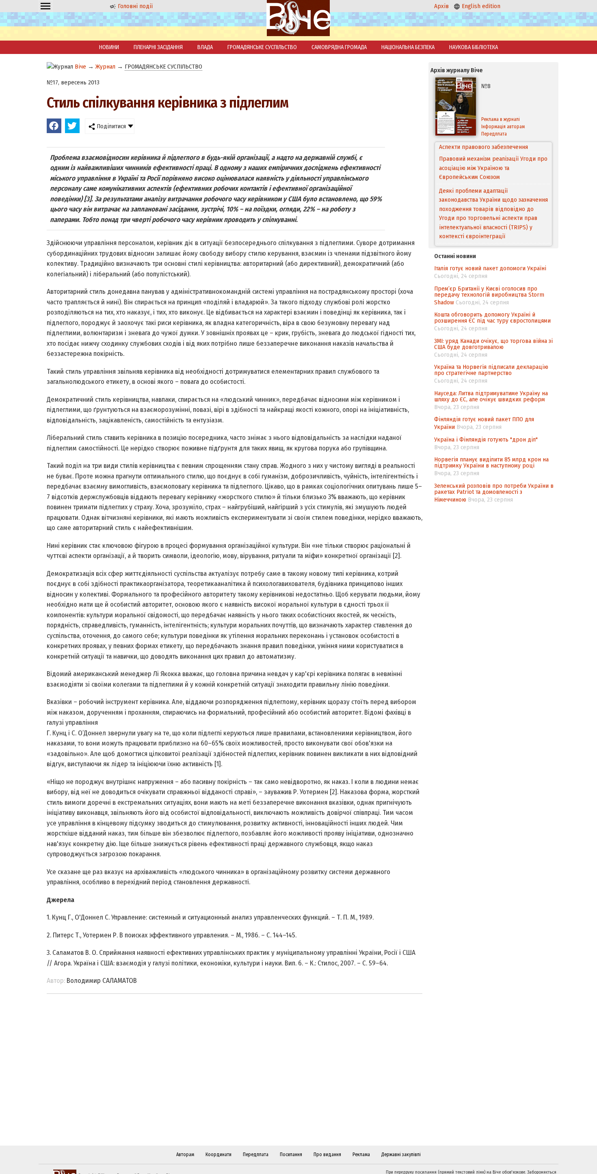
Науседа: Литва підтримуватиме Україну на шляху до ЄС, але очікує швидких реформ (491, 396)
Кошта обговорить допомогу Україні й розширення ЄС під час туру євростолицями (492, 317)
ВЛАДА (205, 47)
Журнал (105, 66)
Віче (80, 66)
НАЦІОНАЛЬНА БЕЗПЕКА (408, 47)
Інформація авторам (503, 126)
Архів (441, 6)
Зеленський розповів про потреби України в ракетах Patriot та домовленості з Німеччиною (494, 492)
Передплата (494, 134)
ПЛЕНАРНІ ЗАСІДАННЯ (158, 47)
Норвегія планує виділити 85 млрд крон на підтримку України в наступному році (491, 462)
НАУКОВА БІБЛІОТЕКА (473, 47)
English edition (480, 6)
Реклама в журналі (500, 119)
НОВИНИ (109, 47)
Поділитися (110, 126)
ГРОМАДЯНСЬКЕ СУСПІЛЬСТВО (262, 47)
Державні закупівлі (401, 1154)
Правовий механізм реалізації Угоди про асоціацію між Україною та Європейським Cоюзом (493, 157)
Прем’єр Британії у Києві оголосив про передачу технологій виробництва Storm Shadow (489, 295)
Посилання (291, 1154)
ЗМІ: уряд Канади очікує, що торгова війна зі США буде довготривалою (493, 344)
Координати (218, 1154)
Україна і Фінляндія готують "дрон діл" (486, 439)
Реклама (361, 1154)
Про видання (327, 1154)
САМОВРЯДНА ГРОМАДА (339, 47)
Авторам (185, 1154)
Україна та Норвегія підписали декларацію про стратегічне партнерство (491, 370)
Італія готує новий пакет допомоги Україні (490, 268)
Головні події (134, 6)
